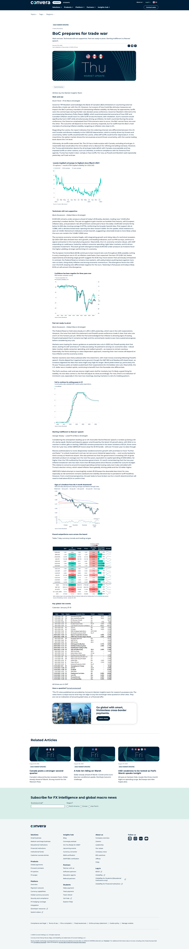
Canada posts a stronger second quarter (46, 772)
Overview (34, 884)
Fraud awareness (80, 923)
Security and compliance (39, 898)
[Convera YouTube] (146, 838)
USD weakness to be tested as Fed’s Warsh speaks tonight (137, 772)
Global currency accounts (40, 895)
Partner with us (68, 868)
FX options (34, 871)
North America (58, 87)
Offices (98, 859)
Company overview (102, 838)
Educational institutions (39, 845)
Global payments (37, 865)
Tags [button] (41, 14)
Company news (101, 852)
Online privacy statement (98, 923)
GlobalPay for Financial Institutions (108, 884)
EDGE (98, 871)
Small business (36, 838)
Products (68, 7)
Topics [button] (33, 14)
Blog (65, 838)
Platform (79, 7)
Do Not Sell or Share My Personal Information (72, 942)
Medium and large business (40, 841)
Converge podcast (69, 841)
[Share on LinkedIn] (132, 46)
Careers (98, 841)
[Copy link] (129, 46)
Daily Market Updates (61, 25)
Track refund (67, 895)
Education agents (69, 875)
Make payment (68, 888)
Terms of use (53, 923)
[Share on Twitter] (135, 46)
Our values (99, 848)
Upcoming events (69, 848)
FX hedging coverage (38, 902)
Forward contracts (37, 868)
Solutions (56, 7)
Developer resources (38, 909)
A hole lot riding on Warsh (87, 771)
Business (57, 2)
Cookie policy (114, 923)
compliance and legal (39, 942)
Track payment (68, 891)
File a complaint (66, 923)
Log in (147, 2)
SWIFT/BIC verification (71, 859)
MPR (86, 114)
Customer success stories (40, 855)
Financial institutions (38, 848)
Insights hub (103, 7)
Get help (66, 898)
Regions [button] (49, 14)
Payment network (37, 888)
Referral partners (69, 878)
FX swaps (34, 875)
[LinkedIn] (130, 838)
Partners (90, 7)
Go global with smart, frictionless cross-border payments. (111, 710)
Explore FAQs (68, 902)
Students (66, 2)
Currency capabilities (38, 891)
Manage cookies (127, 923)
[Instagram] (135, 838)
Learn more (103, 718)
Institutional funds (37, 852)
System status (36, 912)
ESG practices (100, 855)
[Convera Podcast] (141, 838)
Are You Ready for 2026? (71, 845)
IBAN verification (69, 855)
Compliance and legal (38, 923)
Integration (35, 905)
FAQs (97, 862)
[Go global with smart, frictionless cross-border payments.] (71, 713)
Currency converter (70, 852)
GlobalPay (99, 875)
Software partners (69, 871)
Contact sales (151, 7)
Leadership (100, 845)
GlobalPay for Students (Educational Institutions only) (108, 879)
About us (139, 2)
